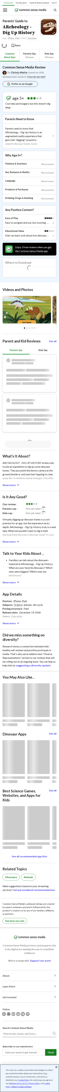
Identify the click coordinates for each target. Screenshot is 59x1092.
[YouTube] (9, 1014)
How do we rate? (36, 76)
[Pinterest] (18, 1014)
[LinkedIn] (28, 1014)
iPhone (11, 38)
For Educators (21, 3)
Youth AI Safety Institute (39, 3)
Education (32, 38)
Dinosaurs (11, 877)
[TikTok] (23, 1014)
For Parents (8, 3)
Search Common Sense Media (18, 1028)
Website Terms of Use (18, 1083)
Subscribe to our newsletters (18, 1046)
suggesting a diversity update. (33, 665)
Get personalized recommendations (34, 889)
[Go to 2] (29, 328)
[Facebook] (13, 1014)
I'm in (51, 1052)
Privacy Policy (34, 1083)
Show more (9, 484)
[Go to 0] (24, 328)
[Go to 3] (32, 328)
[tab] (10, 55)
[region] (29, 1078)
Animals (28, 877)
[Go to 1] (27, 328)
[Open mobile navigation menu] (5, 10)
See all (52, 341)
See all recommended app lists (29, 856)
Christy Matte (19, 72)
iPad (17, 38)
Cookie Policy (23, 1080)
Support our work (40, 960)
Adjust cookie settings (21, 1087)
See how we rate (14, 920)
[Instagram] (4, 1014)
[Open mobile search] (54, 10)
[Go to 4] (34, 328)
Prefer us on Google (22, 84)
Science (18, 604)
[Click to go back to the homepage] (30, 10)
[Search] (54, 1034)
